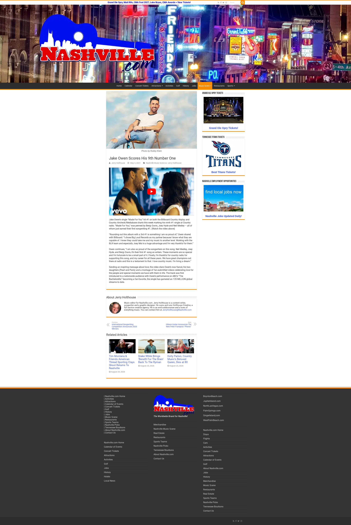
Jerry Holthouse (118, 163)
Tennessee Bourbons (115, 427)
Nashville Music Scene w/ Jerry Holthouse (163, 163)
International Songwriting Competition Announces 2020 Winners (124, 325)
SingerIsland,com (211, 415)
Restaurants (219, 86)
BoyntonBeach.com (212, 396)
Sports (230, 86)
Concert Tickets (141, 86)
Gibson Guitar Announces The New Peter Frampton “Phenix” (178, 324)
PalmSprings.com (211, 410)
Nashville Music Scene (164, 429)
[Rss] (218, 2)
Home (119, 86)
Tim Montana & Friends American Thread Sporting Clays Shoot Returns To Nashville (122, 362)
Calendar (128, 86)
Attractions (156, 86)
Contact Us (110, 432)
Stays (206, 434)
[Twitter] (223, 2)
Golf (178, 86)
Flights (206, 438)
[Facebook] (221, 2)
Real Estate (159, 433)
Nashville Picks (112, 425)
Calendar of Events (114, 404)
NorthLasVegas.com (213, 406)
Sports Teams (111, 422)
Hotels (107, 476)
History (186, 86)
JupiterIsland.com (212, 401)
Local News (109, 481)
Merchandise (160, 424)
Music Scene (204, 86)
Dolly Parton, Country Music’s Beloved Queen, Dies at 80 (179, 359)
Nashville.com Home (115, 396)
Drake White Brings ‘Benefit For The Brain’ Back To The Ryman (151, 359)
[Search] (243, 2)
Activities (169, 86)
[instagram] (226, 2)
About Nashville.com (115, 430)
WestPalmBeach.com (213, 420)
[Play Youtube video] (151, 191)
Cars (205, 443)
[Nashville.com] (175, 44)
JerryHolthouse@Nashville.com (177, 310)
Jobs (194, 86)
